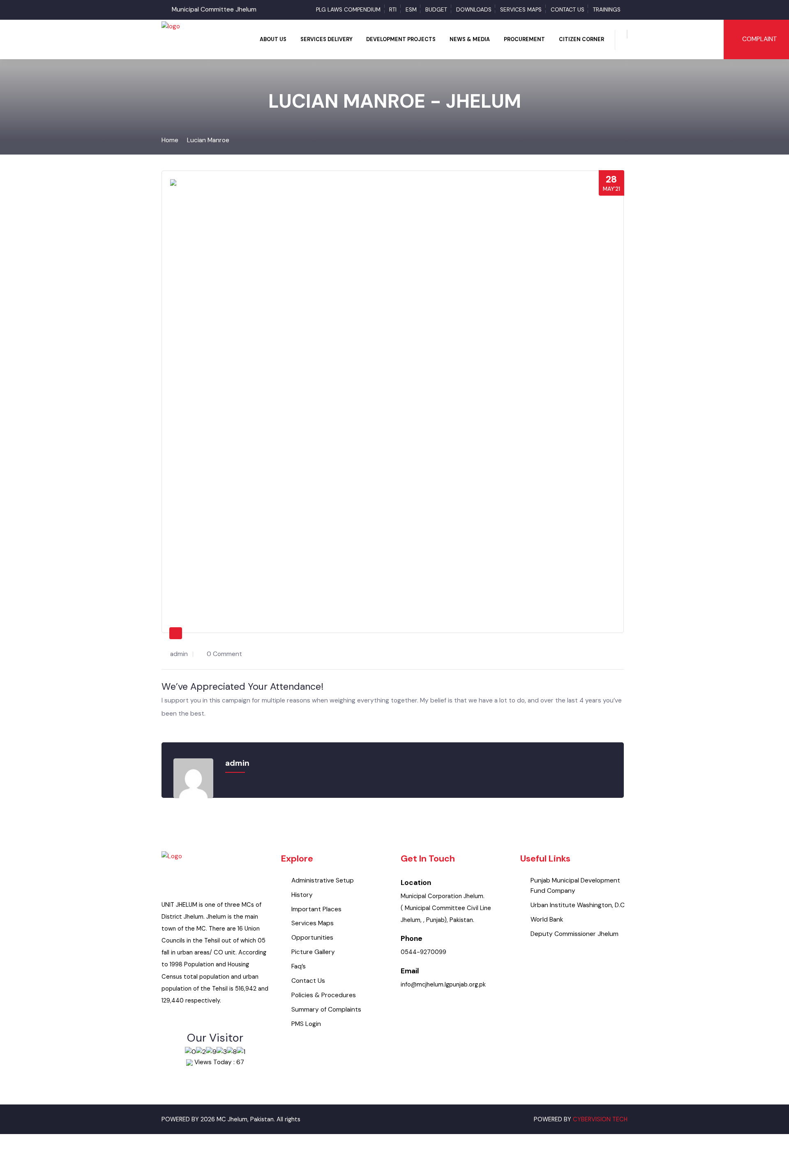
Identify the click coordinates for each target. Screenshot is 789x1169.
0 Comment (224, 654)
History (302, 895)
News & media (470, 39)
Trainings (607, 9)
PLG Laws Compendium (348, 9)
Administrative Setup (322, 880)
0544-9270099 (423, 952)
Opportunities (312, 937)
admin (179, 654)
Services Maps (521, 9)
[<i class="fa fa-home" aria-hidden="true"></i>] (247, 39)
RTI (393, 9)
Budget (436, 9)
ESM (411, 9)
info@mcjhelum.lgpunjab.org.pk (443, 985)
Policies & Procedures (323, 995)
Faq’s (298, 966)
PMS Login (306, 1024)
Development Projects (401, 39)
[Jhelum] (170, 39)
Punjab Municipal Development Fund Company (575, 885)
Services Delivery (326, 39)
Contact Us (567, 9)
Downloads (473, 9)
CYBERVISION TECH (600, 1119)
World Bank (547, 919)
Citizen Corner (581, 39)
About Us (273, 39)
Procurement (524, 39)
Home (169, 140)
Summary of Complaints (326, 1009)
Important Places (316, 909)
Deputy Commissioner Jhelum (574, 934)
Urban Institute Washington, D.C (578, 905)
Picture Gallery (313, 952)
